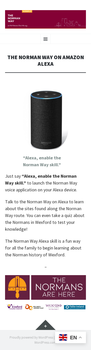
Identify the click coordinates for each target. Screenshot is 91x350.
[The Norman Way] (45, 19)
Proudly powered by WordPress (31, 337)
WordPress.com (45, 342)
